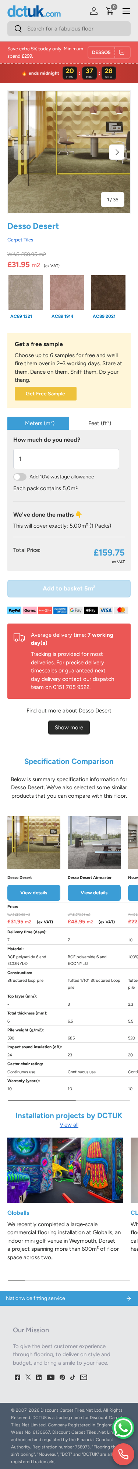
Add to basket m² (69, 588)
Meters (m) (39, 423)
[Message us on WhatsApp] (123, 1428)
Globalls (18, 1212)
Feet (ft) (99, 423)
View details (33, 892)
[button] (110, 11)
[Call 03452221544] (123, 1454)
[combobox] (69, 28)
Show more (69, 727)
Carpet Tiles (20, 240)
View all (69, 1124)
